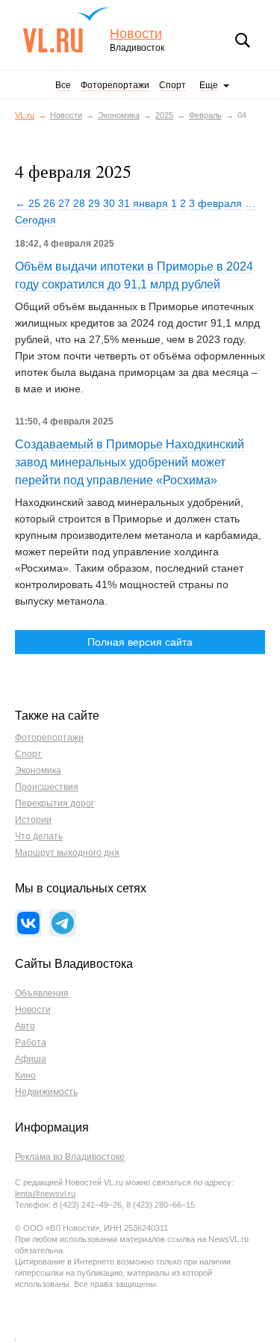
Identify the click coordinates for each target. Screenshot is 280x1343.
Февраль (205, 115)
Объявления (42, 993)
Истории (33, 820)
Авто (25, 1026)
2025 (164, 115)
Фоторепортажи (115, 85)
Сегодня (35, 220)
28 (79, 203)
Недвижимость (46, 1092)
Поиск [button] (242, 40)
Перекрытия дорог (54, 803)
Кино (25, 1075)
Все (63, 85)
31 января (143, 203)
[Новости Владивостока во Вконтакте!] (28, 923)
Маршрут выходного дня (67, 853)
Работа (30, 1042)
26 (49, 203)
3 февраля (215, 203)
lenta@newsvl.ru (45, 1193)
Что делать (39, 836)
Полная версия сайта (140, 642)
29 (94, 203)
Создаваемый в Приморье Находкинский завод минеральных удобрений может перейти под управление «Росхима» (129, 462)
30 (109, 203)
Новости (136, 34)
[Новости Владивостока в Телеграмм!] (62, 923)
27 (64, 203)
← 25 (27, 203)
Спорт (172, 85)
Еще (208, 85)
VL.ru (66, 29)
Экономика (119, 115)
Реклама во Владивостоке (70, 1157)
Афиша (30, 1059)
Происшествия (46, 787)
